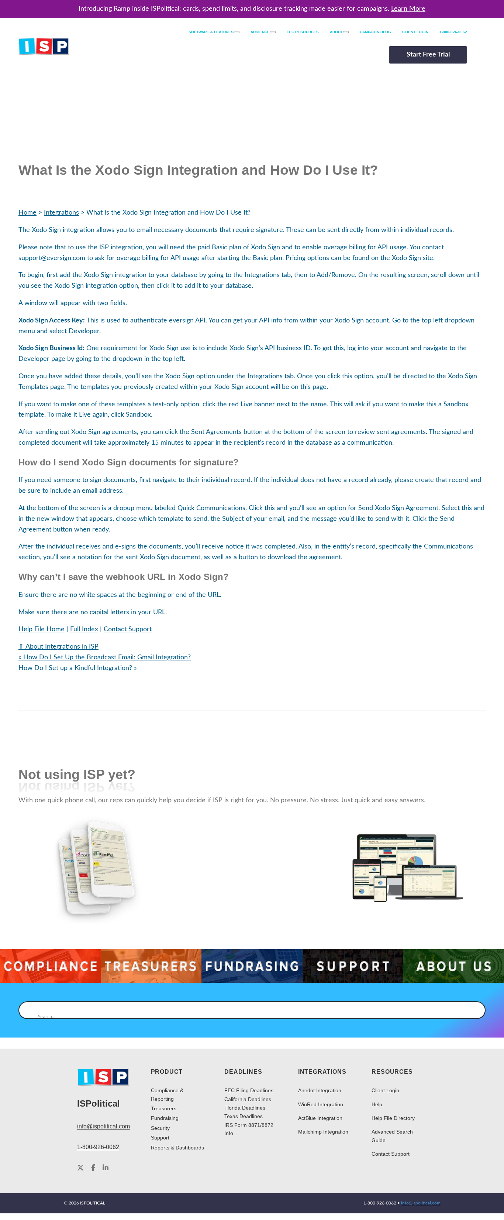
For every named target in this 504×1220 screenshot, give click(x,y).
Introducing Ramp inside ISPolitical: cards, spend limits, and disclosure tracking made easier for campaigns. (252, 9)
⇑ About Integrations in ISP (58, 646)
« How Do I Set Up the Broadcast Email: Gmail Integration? (104, 657)
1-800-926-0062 (98, 1147)
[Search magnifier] (27, 1010)
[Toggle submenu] (236, 32)
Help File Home (41, 629)
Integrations (61, 212)
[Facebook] (93, 1168)
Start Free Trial (428, 54)
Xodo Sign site (412, 258)
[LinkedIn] (105, 1168)
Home (27, 212)
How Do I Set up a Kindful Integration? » (77, 668)
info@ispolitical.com (103, 1126)
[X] (80, 1168)
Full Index (84, 629)
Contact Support (128, 629)
